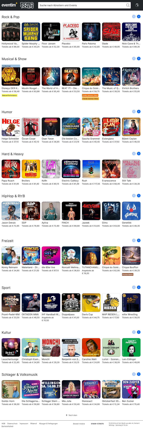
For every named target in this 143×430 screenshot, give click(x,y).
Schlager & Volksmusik (20, 375)
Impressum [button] (24, 423)
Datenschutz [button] (12, 423)
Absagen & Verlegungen (48, 423)
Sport (6, 288)
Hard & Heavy (13, 154)
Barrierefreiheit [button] (7, 426)
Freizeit (8, 241)
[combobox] (81, 5)
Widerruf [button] (33, 423)
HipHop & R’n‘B (13, 196)
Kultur (6, 333)
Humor (7, 112)
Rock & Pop (11, 17)
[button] (138, 16)
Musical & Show (14, 59)
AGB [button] (3, 423)
